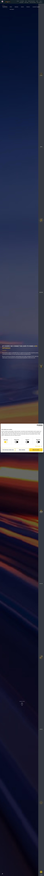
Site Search (12, 9)
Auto (9, 1)
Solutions (16, 6)
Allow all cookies (36, 449)
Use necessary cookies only (8, 449)
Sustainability (21, 2)
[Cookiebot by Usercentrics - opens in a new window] (38, 425)
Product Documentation (31, 1)
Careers (18, 1)
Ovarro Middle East (39, 2)
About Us (41, 1)
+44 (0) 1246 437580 (32, 2)
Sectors (22, 6)
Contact (37, 1)
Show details (37, 446)
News (26, 1)
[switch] (16, 442)
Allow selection (22, 449)
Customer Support (36, 6)
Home (11, 6)
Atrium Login (26, 2)
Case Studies (22, 1)
